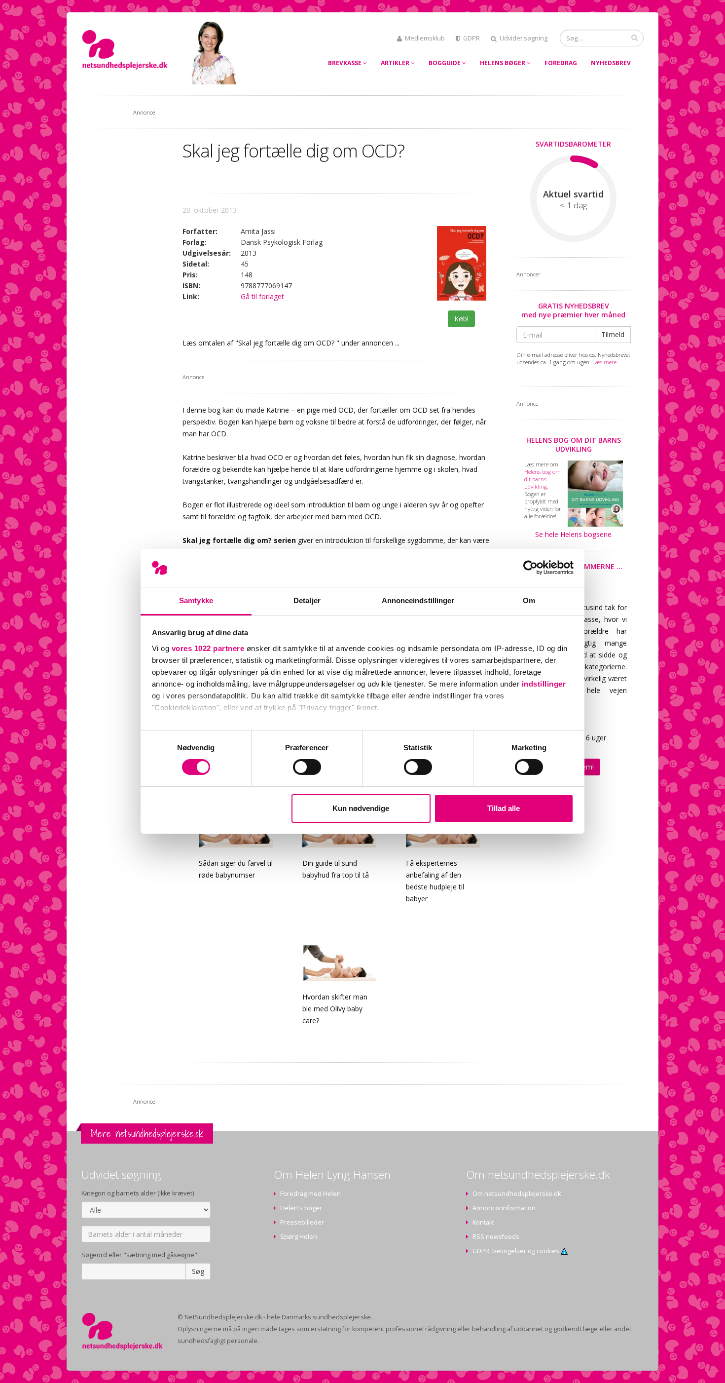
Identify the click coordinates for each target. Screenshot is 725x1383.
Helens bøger (503, 63)
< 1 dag (573, 205)
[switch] (307, 767)
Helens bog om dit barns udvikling (573, 444)
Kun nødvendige (360, 808)
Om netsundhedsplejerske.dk (516, 1194)
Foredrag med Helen (310, 1194)
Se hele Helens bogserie (573, 534)
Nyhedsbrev (611, 63)
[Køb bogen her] (461, 263)
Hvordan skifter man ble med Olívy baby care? (334, 1008)
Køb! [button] (461, 318)
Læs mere (604, 362)
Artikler (396, 63)
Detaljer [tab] (307, 600)
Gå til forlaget (262, 296)
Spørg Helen (298, 1236)
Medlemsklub (425, 38)
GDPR (471, 38)
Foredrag (560, 63)
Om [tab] (529, 600)
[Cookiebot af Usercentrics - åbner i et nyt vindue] (530, 567)
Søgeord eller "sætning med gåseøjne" (139, 1255)
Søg (198, 1271)
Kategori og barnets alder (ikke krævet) (137, 1193)
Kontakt (483, 1222)
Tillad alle (503, 808)
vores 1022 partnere (208, 648)
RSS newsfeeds (495, 1236)
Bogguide (445, 63)
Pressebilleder (302, 1222)
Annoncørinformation (504, 1208)
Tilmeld (612, 334)
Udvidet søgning (523, 38)
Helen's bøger (301, 1208)
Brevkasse (345, 63)
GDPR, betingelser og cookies (516, 1251)
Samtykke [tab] (196, 600)
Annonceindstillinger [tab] (418, 600)
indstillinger (544, 684)
